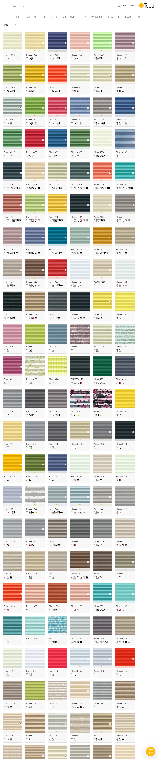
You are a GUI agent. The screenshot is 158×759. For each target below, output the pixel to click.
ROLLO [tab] (83, 17)
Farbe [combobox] (5, 24)
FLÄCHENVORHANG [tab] (120, 17)
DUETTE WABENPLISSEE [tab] (31, 17)
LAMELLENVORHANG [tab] (62, 17)
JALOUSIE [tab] (142, 17)
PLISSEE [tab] (7, 17)
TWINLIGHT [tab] (98, 17)
